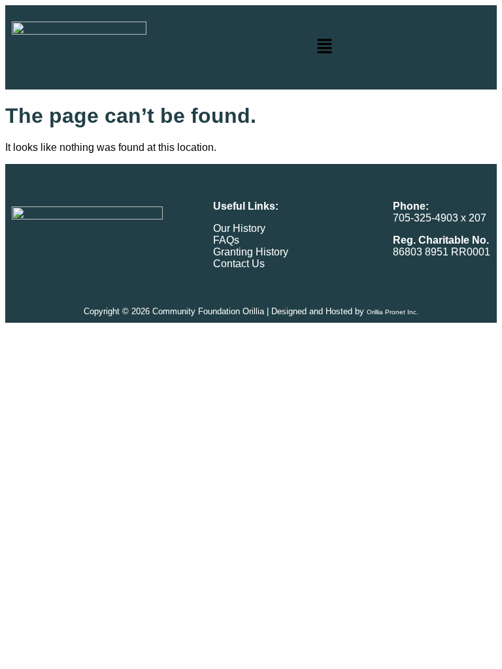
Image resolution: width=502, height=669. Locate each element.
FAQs (226, 240)
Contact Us (239, 263)
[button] (325, 47)
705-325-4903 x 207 (439, 217)
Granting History (250, 251)
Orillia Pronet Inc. (392, 312)
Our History (239, 228)
